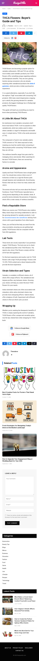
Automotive (5, 541)
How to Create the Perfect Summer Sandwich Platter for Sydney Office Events (24, 621)
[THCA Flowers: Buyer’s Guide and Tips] (19, 53)
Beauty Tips (5, 544)
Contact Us (19, 650)
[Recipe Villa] (19, 3)
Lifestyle (4, 574)
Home (3, 8)
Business (5, 553)
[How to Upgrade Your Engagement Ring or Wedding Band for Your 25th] (19, 445)
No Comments (12, 28)
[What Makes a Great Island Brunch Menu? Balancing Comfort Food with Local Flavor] (7, 599)
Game (4, 565)
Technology (5, 580)
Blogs (4, 547)
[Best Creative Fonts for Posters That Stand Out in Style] (19, 378)
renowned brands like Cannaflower (15, 218)
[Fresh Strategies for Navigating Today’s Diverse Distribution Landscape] (19, 411)
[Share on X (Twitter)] (13, 33)
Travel (4, 583)
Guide (9, 8)
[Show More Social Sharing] (35, 33)
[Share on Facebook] (6, 33)
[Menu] (3, 3)
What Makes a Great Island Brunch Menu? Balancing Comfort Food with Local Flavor (24, 599)
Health (4, 568)
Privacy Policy (18, 648)
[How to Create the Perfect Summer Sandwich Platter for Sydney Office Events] (7, 621)
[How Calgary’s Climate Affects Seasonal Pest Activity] (7, 611)
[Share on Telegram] (29, 33)
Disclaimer (28, 648)
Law (3, 571)
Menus (4, 550)
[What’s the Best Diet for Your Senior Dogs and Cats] (7, 633)
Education (5, 556)
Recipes (4, 577)
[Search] (36, 3)
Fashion (4, 559)
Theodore (10, 26)
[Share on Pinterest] (21, 33)
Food (3, 562)
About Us (8, 648)
